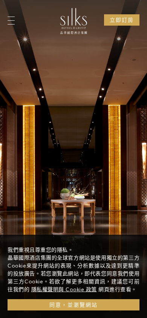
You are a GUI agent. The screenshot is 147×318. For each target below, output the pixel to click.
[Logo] (73, 21)
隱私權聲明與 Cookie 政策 (64, 289)
